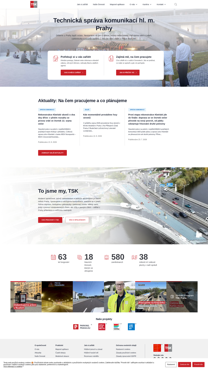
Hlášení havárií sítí (91, 353)
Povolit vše (198, 364)
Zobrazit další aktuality (52, 153)
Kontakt (160, 4)
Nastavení (171, 364)
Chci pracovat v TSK (50, 220)
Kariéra (146, 4)
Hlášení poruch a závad (93, 349)
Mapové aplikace (117, 4)
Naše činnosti (99, 4)
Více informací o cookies (12, 366)
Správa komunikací (47, 109)
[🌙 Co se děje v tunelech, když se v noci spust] (57, 297)
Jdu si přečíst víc (127, 72)
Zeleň (87, 109)
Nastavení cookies (123, 349)
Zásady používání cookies (126, 353)
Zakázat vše (184, 364)
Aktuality (38, 353)
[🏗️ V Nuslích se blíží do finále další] (26, 297)
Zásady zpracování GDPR (126, 356)
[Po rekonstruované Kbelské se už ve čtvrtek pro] (119, 297)
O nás (132, 4)
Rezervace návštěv (91, 356)
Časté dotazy (60, 353)
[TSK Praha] (33, 4)
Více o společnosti (77, 220)
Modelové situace (62, 356)
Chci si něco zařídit (72, 72)
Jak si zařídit (82, 4)
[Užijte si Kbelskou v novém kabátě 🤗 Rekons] (88, 297)
